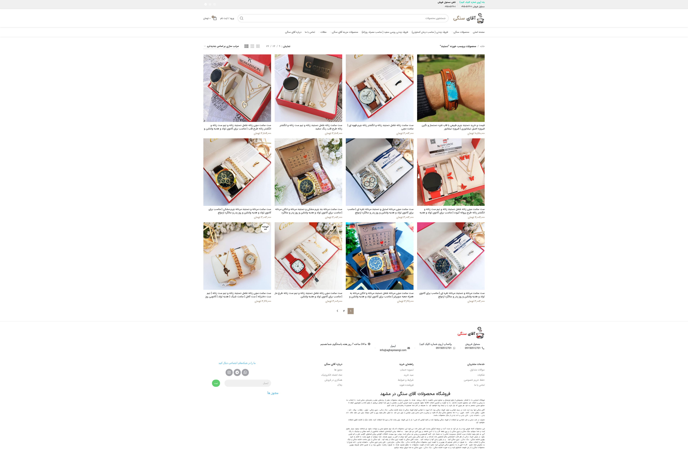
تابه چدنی (455, 415)
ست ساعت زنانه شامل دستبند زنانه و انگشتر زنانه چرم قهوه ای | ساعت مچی (380, 127)
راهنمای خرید (406, 364)
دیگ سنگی (383, 410)
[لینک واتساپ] (210, 4)
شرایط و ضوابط (406, 380)
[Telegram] (237, 372)
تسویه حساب (407, 370)
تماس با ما (479, 385)
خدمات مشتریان (476, 364)
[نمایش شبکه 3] (252, 46)
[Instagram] (229, 372)
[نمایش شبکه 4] (246, 46)
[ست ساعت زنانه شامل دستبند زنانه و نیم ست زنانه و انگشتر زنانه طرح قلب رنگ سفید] (308, 88)
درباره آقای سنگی (333, 364)
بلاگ (339, 385)
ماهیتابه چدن (474, 415)
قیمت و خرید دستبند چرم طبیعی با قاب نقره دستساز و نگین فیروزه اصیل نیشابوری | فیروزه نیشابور (453, 127)
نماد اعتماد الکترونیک (331, 375)
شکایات (481, 375)
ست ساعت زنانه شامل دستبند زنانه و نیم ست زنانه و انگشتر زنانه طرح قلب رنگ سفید (311, 127)
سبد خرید (409, 375)
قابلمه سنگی (410, 442)
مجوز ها (338, 370)
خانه (482, 46)
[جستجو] (242, 18)
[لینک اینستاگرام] (214, 4)
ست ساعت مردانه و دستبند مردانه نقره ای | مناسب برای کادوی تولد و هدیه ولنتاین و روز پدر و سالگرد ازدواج (452, 295)
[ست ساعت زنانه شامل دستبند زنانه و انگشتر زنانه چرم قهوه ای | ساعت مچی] (380, 88)
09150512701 (466, 6)
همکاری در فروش (333, 380)
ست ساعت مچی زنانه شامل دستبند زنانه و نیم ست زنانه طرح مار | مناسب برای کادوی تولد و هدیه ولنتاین (308, 295)
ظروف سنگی (469, 437)
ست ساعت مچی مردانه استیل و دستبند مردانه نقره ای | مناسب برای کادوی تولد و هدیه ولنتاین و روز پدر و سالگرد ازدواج (380, 211)
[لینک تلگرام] (205, 4)
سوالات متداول (477, 370)
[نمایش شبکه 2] (258, 46)
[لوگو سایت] (468, 18)
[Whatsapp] (245, 372)
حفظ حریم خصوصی (474, 380)
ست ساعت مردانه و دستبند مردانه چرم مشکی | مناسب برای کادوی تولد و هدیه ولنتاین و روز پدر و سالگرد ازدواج (240, 211)
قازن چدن (464, 415)
